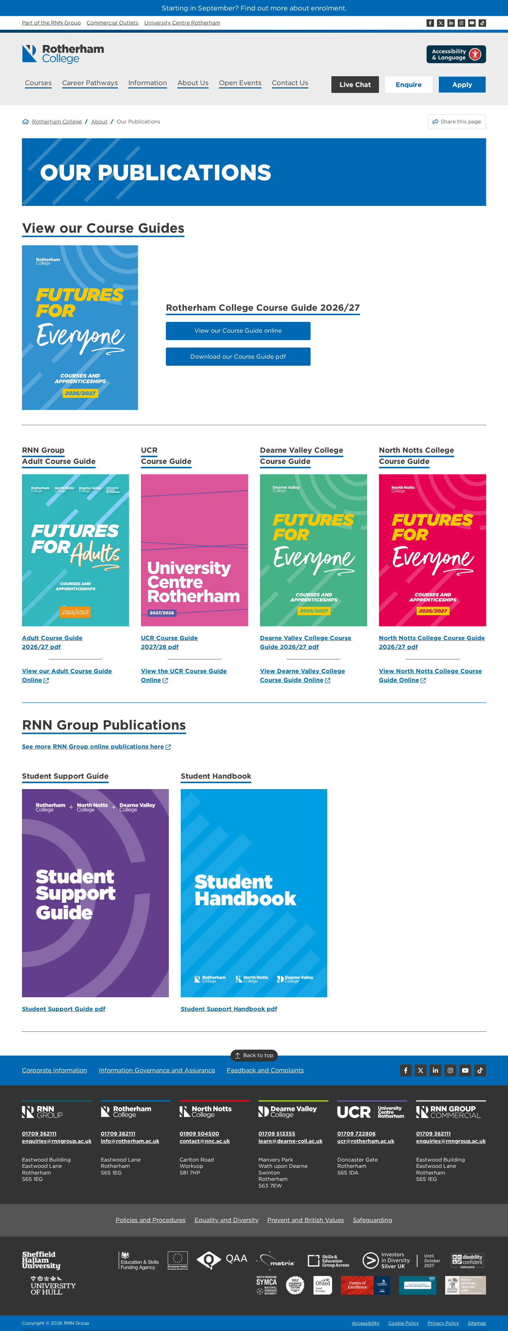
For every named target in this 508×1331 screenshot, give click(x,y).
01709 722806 (356, 1134)
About (99, 122)
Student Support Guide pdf (63, 1008)
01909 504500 (199, 1134)
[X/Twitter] (440, 23)
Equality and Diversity (226, 1220)
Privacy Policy (443, 1323)
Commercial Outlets (112, 23)
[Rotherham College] (63, 54)
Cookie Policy (403, 1323)
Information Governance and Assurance (157, 1070)
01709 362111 (39, 1134)
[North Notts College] (215, 1110)
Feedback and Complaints (265, 1070)
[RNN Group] (57, 1110)
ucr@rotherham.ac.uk (365, 1141)
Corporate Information (54, 1070)
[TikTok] (482, 23)
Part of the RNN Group (51, 23)
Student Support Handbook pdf (229, 1008)
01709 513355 (276, 1134)
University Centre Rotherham (182, 23)
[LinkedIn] (451, 23)
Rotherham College (57, 122)
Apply (462, 84)
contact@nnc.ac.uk (205, 1141)
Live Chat (355, 84)
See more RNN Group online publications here (93, 746)
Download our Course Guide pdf (238, 356)
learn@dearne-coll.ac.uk (290, 1141)
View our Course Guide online (238, 330)
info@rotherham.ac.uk (130, 1141)
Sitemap (477, 1323)
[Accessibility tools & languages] (456, 54)
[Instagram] (461, 23)
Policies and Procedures (151, 1220)
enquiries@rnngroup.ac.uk (56, 1141)
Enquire (409, 84)
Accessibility (365, 1323)
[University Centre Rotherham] (372, 1110)
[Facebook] (430, 23)
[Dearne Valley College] (293, 1110)
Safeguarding (372, 1220)
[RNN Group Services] (451, 1110)
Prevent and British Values (305, 1220)
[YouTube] (472, 23)
